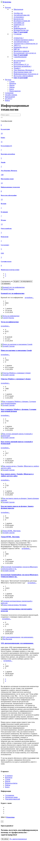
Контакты (8, 777)
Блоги (11, 89)
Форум (11, 85)
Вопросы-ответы (11, 783)
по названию (6, 283)
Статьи (12, 81)
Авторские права (11, 797)
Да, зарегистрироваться (18, 839)
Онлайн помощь (11, 95)
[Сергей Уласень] (7, 289)
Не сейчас (5, 839)
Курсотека (10, 817)
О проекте (9, 775)
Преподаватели (15, 91)
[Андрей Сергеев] (8, 346)
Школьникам (18, 9)
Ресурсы (8, 79)
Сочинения (9, 93)
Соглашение (9, 795)
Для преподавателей (12, 799)
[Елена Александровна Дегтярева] (13, 605)
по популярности (26, 281)
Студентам (17, 34)
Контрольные (10, 97)
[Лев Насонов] (6, 639)
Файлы (12, 87)
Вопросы (12, 83)
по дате (16, 281)
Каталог (8, 7)
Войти (7, 100)
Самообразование (20, 57)
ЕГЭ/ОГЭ (8, 98)
